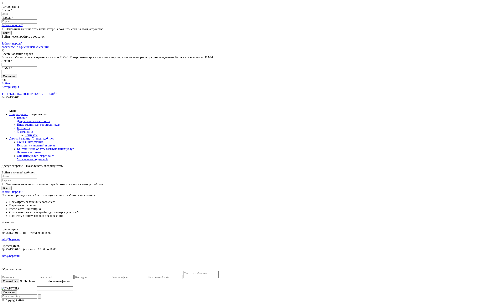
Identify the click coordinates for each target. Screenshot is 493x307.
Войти (6, 83)
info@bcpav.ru (11, 239)
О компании (25, 131)
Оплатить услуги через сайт (35, 155)
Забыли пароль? (12, 25)
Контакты (23, 128)
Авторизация (10, 86)
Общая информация (30, 142)
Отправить (9, 292)
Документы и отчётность (33, 121)
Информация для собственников (38, 124)
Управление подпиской (32, 159)
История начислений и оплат (36, 145)
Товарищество (18, 114)
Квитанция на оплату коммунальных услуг (45, 149)
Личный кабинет (20, 138)
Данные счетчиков (29, 152)
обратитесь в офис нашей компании (25, 47)
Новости (22, 117)
